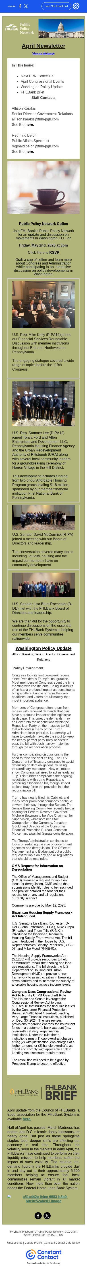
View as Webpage (43, 53)
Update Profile (33, 1242)
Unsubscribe (15, 1242)
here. (29, 125)
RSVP (54, 252)
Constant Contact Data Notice (62, 1242)
